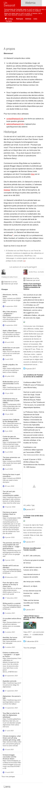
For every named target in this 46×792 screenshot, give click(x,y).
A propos (9, 21)
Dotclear (7, 190)
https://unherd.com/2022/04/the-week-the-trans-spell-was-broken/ (12, 463)
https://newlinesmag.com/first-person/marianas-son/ (12, 388)
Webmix (30, 3)
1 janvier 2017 (30, 609)
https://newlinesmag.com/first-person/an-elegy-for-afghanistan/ (12, 685)
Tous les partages (29, 647)
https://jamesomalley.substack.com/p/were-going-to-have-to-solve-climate (12, 744)
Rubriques (19, 19)
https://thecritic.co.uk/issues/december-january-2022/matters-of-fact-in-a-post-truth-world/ (12, 591)
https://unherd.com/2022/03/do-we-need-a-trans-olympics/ (12, 480)
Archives (28, 19)
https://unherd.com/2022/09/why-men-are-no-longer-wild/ (12, 300)
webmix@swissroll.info (15, 124)
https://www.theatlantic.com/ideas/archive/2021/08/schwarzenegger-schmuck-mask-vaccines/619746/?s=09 (12, 764)
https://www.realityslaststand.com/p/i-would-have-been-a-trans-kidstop (12, 370)
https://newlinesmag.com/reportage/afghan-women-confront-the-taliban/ (12, 702)
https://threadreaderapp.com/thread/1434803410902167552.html (12, 607)
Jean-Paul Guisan (36, 272)
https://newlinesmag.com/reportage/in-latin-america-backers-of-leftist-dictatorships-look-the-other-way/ (12, 500)
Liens (35, 19)
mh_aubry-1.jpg (28, 505)
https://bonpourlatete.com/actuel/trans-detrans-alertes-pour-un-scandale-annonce (12, 625)
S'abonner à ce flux (10, 281)
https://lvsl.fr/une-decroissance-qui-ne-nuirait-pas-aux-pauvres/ (11, 353)
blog (32, 174)
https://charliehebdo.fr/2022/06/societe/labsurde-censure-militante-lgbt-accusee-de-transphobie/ (12, 407)
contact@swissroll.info (14, 118)
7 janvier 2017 (30, 542)
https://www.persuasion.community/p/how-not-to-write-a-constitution (12, 319)
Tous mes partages (8, 776)
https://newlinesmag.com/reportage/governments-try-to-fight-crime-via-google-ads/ (12, 553)
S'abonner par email (10, 283)
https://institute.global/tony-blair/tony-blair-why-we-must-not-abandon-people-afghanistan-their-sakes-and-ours (12, 723)
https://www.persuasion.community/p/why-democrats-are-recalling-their (12, 425)
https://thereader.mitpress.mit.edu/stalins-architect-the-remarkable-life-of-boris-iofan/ (12, 335)
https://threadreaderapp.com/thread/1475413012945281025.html (12, 571)
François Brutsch (9, 277)
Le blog (10, 19)
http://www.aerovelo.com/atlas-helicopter (12, 642)
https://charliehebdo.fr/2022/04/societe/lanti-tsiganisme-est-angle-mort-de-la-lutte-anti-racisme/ (12, 445)
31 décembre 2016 (31, 641)
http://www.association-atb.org (33, 455)
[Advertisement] (23, 32)
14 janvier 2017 (30, 368)
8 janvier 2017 (30, 509)
